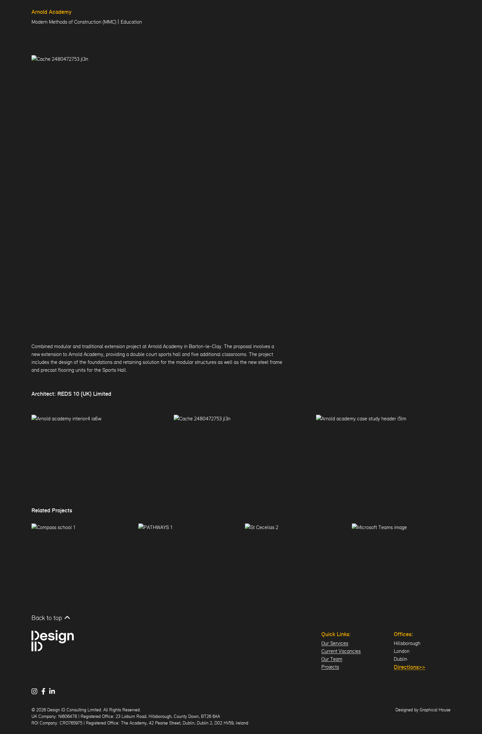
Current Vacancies (341, 651)
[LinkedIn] (54, 691)
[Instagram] (36, 691)
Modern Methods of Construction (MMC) (73, 22)
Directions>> (409, 667)
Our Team (331, 659)
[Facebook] (45, 691)
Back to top (46, 618)
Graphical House (435, 709)
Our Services (334, 643)
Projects (330, 667)
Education (131, 22)
